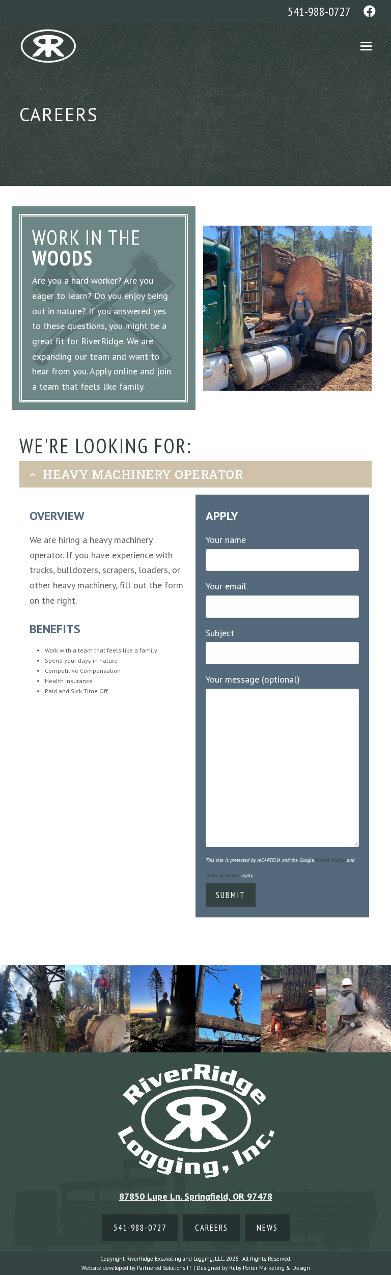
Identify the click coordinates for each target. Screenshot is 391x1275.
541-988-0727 (319, 11)
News (267, 1227)
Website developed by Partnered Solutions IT (136, 1267)
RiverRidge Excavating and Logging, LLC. (175, 1258)
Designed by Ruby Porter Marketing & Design (253, 1267)
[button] (366, 45)
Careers (211, 1227)
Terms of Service (223, 875)
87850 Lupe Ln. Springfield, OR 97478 (195, 1196)
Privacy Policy (330, 860)
